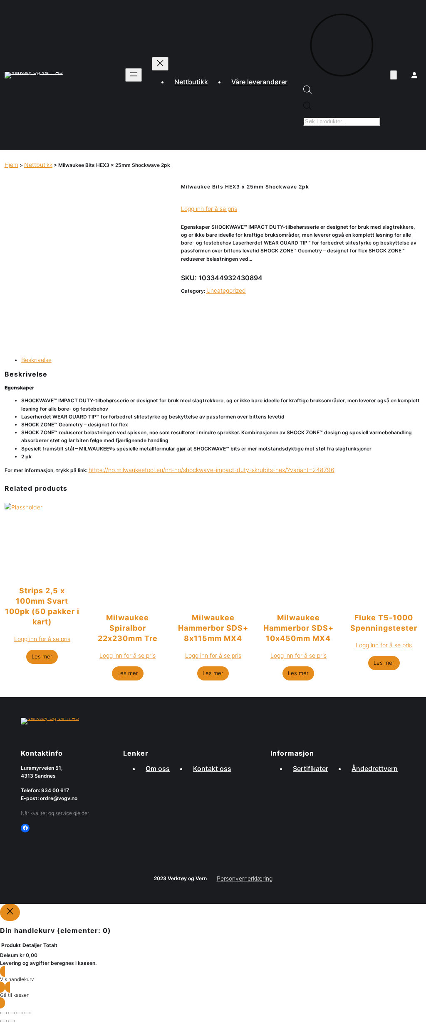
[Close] (10, 912)
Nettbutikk (38, 164)
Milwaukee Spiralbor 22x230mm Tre (128, 628)
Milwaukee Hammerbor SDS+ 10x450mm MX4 (298, 628)
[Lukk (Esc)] (27, 1013)
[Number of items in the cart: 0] (393, 75)
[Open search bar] (307, 91)
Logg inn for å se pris (209, 208)
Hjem (11, 164)
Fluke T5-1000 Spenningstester (383, 622)
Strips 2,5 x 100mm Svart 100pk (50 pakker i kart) (42, 606)
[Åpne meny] (133, 75)
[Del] (19, 1013)
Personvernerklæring (244, 878)
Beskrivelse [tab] (36, 359)
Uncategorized (226, 290)
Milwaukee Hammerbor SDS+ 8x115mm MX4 (213, 628)
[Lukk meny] (160, 64)
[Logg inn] (414, 75)
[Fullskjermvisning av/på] (11, 1013)
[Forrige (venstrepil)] (3, 1021)
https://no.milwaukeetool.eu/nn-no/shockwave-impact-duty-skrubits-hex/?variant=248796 (211, 469)
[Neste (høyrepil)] (11, 1021)
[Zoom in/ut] (3, 1013)
